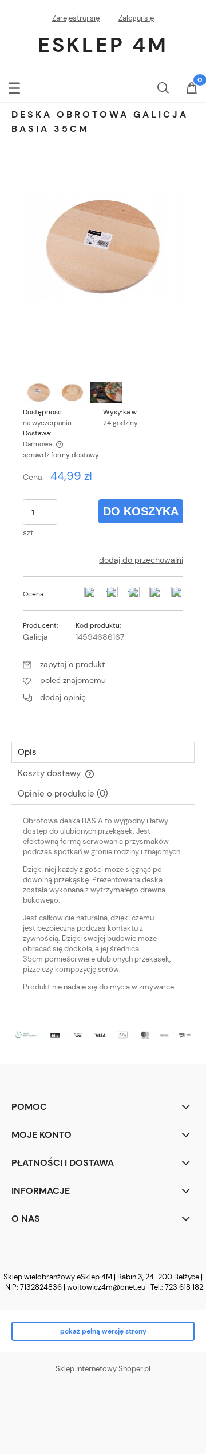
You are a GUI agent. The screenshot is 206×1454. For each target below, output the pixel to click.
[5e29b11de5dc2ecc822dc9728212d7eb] (72, 392)
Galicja (35, 637)
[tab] (103, 752)
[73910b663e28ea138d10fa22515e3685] (38, 392)
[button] (14, 86)
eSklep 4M (103, 44)
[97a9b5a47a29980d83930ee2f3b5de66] (106, 392)
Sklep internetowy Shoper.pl (103, 1369)
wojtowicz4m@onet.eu (106, 1287)
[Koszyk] (191, 89)
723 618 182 (184, 1287)
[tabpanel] (103, 913)
